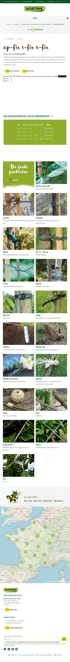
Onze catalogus (40, 1)
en (65, 1)
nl (63, 1)
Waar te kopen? (13, 71)
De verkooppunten (27, 1)
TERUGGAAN (38, 29)
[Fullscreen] (2, 514)
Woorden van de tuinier (11, 1)
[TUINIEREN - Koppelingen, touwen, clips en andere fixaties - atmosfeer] (39, 76)
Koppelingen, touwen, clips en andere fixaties (36, 24)
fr (60, 1)
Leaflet (48, 582)
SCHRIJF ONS (29, 71)
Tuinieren (16, 24)
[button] (60, 75)
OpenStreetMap (60, 582)
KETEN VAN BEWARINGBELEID (43, 655)
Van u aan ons (12, 655)
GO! (64, 639)
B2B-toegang (51, 1)
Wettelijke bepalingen (25, 655)
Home (8, 24)
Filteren (14, 180)
